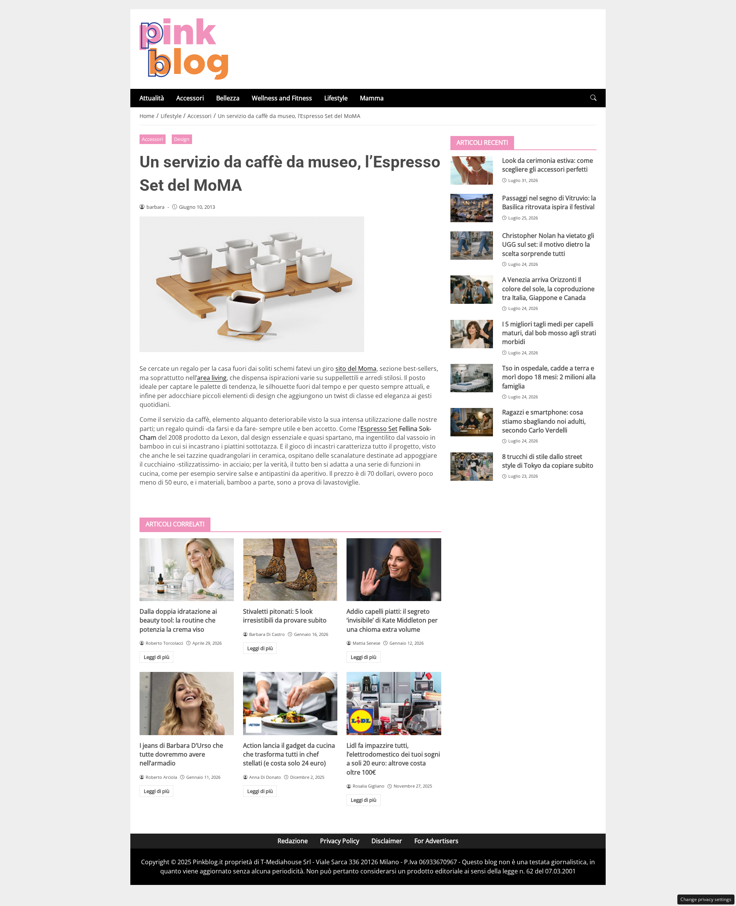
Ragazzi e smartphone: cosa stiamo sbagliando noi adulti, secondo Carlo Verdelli (544, 421)
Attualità (152, 98)
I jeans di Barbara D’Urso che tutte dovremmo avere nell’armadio (181, 754)
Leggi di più (156, 657)
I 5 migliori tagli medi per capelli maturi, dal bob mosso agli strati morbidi (549, 333)
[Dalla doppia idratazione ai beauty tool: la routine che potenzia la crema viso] (187, 569)
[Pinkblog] (184, 48)
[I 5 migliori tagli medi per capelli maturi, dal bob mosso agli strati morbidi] (471, 334)
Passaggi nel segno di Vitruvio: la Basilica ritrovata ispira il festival (549, 202)
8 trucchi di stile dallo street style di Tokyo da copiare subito (547, 461)
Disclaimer (386, 841)
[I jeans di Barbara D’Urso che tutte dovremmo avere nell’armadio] (187, 703)
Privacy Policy (339, 841)
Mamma (372, 98)
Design (181, 139)
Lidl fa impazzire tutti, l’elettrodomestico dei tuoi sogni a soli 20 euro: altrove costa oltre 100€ (393, 759)
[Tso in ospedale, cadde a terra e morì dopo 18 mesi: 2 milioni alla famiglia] (471, 378)
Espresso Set (379, 428)
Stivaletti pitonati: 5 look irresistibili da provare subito (285, 615)
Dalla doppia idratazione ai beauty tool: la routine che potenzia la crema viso (178, 620)
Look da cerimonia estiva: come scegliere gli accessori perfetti (547, 165)
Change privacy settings (705, 899)
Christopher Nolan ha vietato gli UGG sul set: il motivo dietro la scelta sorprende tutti (548, 244)
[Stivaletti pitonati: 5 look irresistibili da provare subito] (290, 569)
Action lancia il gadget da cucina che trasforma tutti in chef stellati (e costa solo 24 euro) (289, 754)
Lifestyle (336, 98)
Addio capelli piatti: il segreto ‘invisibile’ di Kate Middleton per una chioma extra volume (392, 620)
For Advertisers (436, 841)
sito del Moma (355, 368)
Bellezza (228, 98)
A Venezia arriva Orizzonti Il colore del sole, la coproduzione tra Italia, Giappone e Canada (548, 288)
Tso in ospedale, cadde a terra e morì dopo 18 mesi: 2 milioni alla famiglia (549, 377)
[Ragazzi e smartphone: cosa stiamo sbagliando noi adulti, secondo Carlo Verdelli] (471, 422)
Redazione (293, 841)
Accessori (190, 98)
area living (212, 378)
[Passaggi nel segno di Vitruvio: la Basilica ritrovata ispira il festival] (471, 208)
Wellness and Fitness (282, 98)
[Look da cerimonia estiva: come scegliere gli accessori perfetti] (471, 170)
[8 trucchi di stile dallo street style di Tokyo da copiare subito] (471, 466)
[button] (593, 97)
